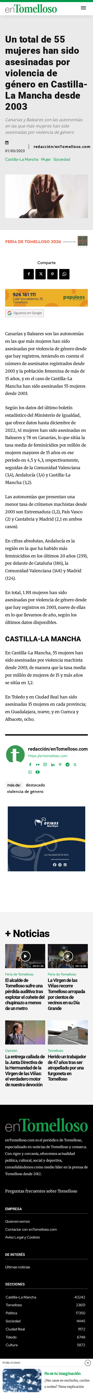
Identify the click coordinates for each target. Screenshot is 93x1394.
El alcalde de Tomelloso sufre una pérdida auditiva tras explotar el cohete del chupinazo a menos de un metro (24, 994)
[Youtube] (38, 771)
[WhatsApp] (64, 274)
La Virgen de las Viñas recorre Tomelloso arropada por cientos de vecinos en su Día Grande (66, 994)
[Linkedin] (53, 763)
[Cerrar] (88, 1363)
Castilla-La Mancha (21, 159)
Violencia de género (25, 791)
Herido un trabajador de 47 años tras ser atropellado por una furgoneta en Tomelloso (67, 1068)
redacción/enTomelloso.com (62, 146)
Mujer (46, 159)
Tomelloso (55, 1050)
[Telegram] (67, 763)
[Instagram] (45, 763)
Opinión (11, 1050)
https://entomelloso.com (47, 756)
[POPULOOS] (46, 305)
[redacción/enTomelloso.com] (15, 759)
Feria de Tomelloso (19, 974)
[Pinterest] (52, 274)
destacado (35, 784)
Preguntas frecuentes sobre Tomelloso (41, 1191)
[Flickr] (38, 763)
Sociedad (61, 159)
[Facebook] (29, 274)
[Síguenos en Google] (24, 322)
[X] (40, 274)
